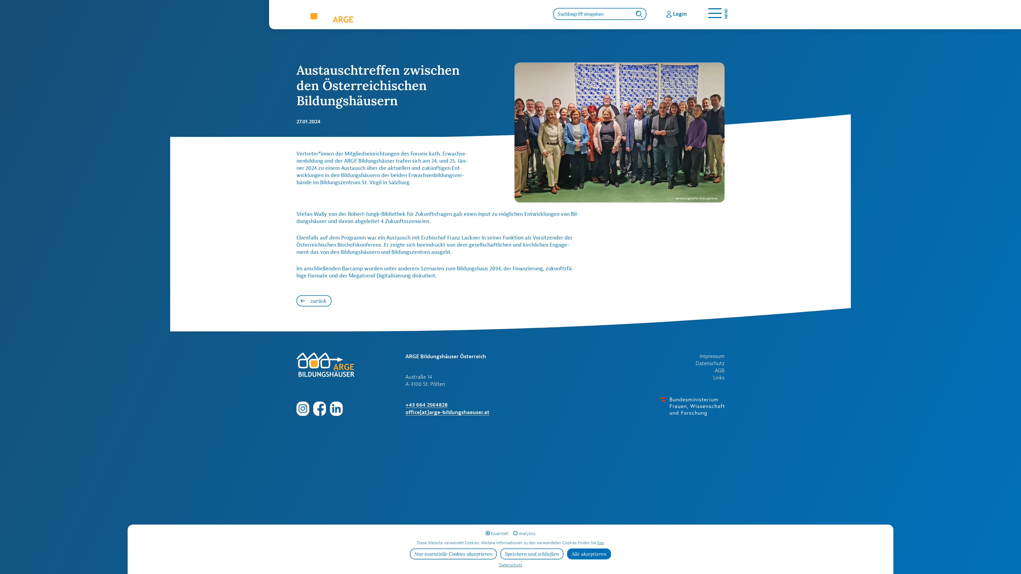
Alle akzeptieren (589, 554)
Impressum (712, 356)
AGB (720, 370)
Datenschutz (710, 363)
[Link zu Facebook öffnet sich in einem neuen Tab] (319, 408)
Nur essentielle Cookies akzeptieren (453, 554)
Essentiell (499, 533)
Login (680, 14)
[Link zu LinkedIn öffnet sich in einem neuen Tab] (336, 408)
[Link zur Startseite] (367, 17)
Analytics (527, 533)
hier (600, 543)
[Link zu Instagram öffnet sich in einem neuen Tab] (302, 408)
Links (719, 378)
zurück (318, 301)
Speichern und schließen (532, 554)
